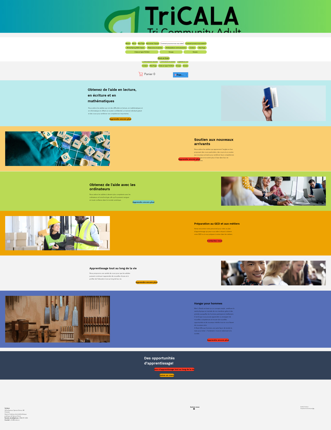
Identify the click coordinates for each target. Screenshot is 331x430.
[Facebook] (194, 409)
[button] (147, 74)
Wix (313, 408)
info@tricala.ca (15, 420)
